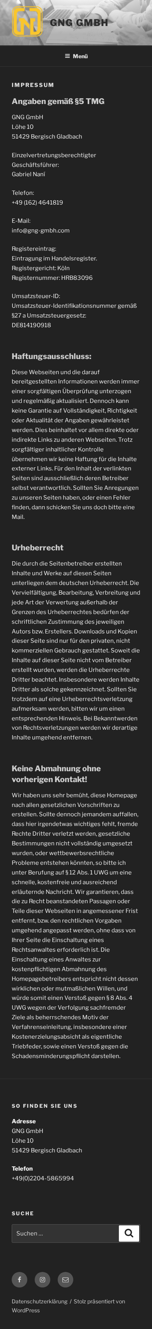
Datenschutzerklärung (39, 1301)
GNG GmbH (79, 22)
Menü (80, 56)
